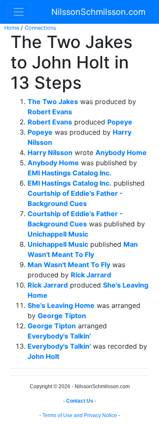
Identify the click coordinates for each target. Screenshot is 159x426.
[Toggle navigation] (19, 11)
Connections (40, 28)
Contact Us (79, 401)
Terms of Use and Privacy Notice (79, 415)
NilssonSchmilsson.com (98, 12)
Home (11, 28)
